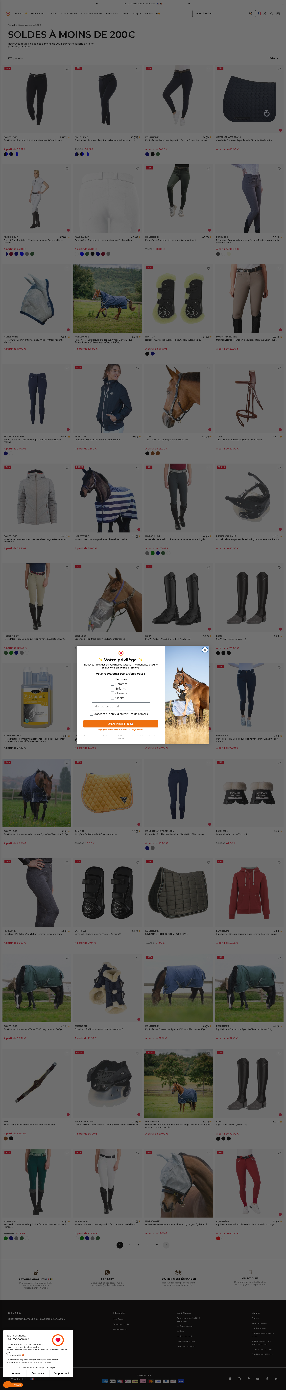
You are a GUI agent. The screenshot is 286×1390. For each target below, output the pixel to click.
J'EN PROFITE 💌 (121, 723)
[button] (7, 1384)
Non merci (15, 1373)
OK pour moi (61, 1373)
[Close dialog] (205, 650)
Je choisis (38, 1373)
